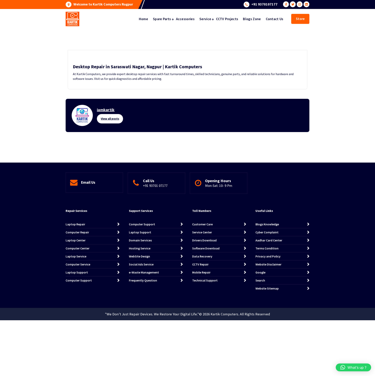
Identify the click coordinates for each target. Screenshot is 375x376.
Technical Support (205, 280)
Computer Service (78, 264)
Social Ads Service (141, 264)
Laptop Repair (75, 224)
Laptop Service (76, 256)
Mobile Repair (201, 272)
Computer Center (77, 248)
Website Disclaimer (268, 264)
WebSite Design (139, 256)
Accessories (185, 19)
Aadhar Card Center (268, 240)
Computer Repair (77, 232)
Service (205, 19)
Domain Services (140, 240)
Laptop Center (76, 240)
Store (300, 18)
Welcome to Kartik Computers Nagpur (103, 4)
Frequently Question (143, 280)
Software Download (206, 248)
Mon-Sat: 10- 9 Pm (218, 185)
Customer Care (202, 224)
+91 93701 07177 (155, 185)
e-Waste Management (144, 272)
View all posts (110, 119)
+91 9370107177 (264, 4)
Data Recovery (202, 256)
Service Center (202, 232)
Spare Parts (162, 19)
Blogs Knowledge (267, 224)
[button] (353, 367)
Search (260, 280)
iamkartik (105, 109)
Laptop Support (77, 272)
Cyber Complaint (267, 232)
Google (260, 272)
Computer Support (79, 280)
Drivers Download (204, 240)
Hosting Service (139, 248)
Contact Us (274, 19)
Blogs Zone (252, 19)
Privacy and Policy (267, 256)
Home (143, 19)
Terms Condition (267, 248)
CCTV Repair (200, 264)
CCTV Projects (227, 19)
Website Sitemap (267, 288)
